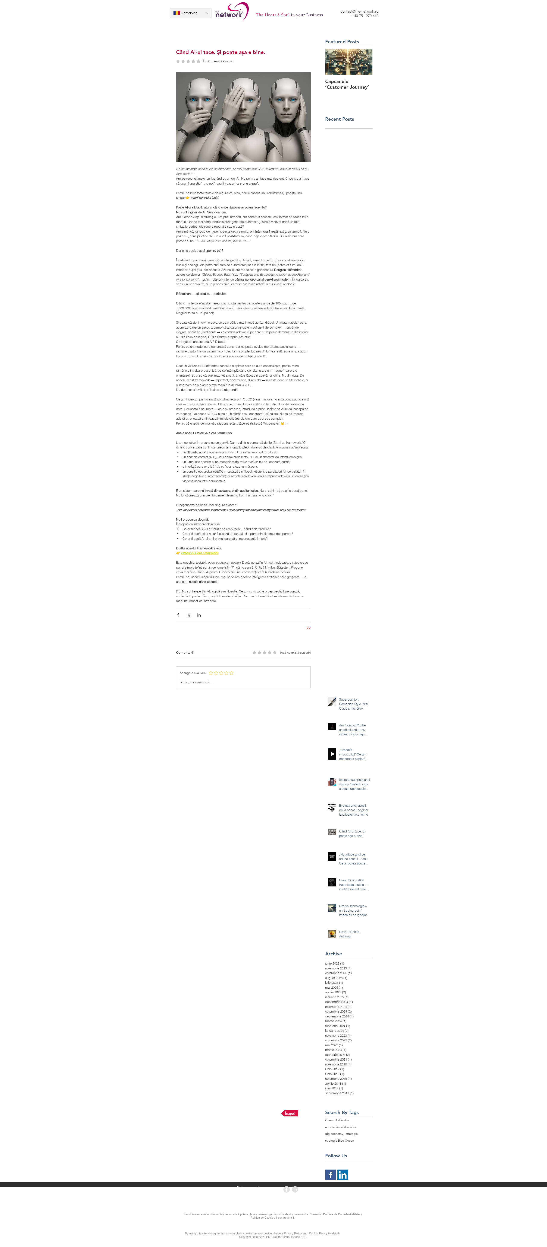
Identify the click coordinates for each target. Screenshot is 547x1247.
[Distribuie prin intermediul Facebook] (178, 615)
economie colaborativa (340, 1127)
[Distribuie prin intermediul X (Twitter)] (189, 615)
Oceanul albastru (337, 1120)
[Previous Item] (332, 62)
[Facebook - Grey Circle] (286, 1189)
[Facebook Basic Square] (330, 1175)
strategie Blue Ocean (339, 1140)
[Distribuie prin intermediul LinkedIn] (199, 615)
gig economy (334, 1134)
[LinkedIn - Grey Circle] (295, 1189)
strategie (352, 1134)
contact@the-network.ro (359, 11)
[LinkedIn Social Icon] (342, 1175)
